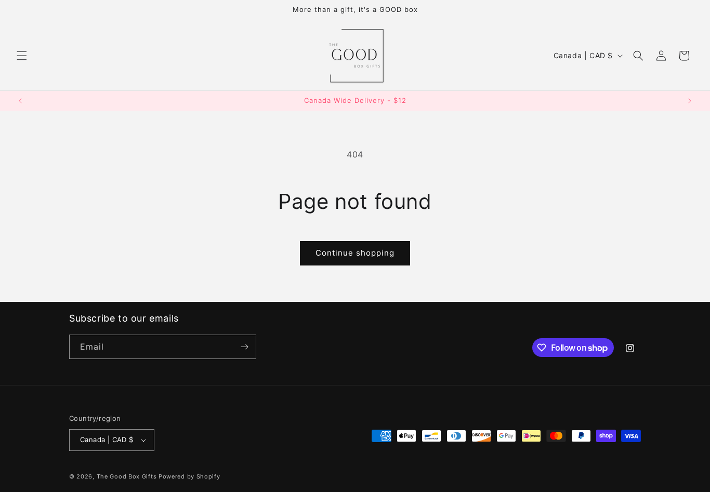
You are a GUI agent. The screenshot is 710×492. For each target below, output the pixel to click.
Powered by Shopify (189, 476)
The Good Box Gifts (127, 476)
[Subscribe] (244, 347)
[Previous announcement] (20, 101)
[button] (21, 55)
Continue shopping (355, 253)
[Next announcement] (689, 101)
